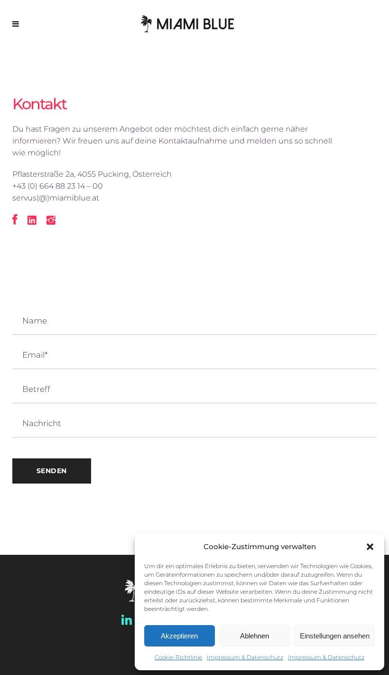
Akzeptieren (179, 636)
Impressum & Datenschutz (245, 657)
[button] (370, 546)
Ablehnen (254, 636)
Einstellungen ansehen (335, 636)
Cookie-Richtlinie (178, 657)
